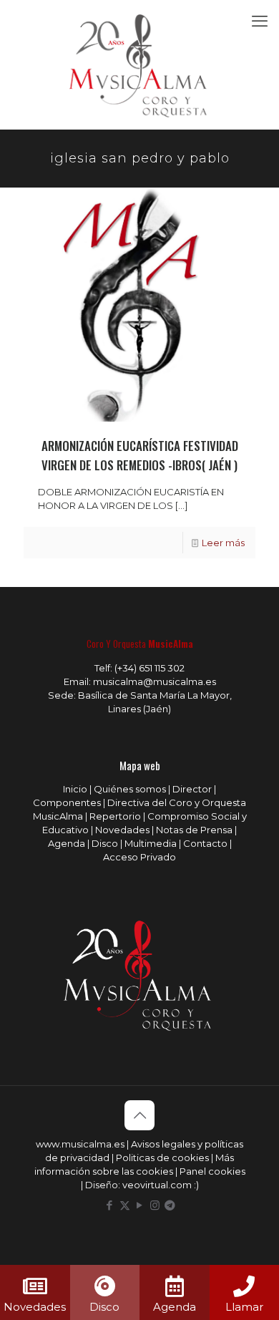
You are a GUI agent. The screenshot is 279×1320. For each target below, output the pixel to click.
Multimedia (150, 843)
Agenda (66, 843)
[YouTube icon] (139, 1205)
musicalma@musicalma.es (154, 681)
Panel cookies (212, 1171)
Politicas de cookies (162, 1157)
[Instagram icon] (155, 1205)
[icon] (170, 1205)
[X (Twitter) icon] (124, 1205)
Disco (105, 843)
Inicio (75, 789)
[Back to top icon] (139, 1115)
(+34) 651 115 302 (149, 668)
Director (192, 789)
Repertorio (115, 816)
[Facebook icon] (109, 1205)
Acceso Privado (139, 857)
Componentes (67, 802)
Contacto (205, 843)
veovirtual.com (158, 1184)
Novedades (122, 829)
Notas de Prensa (194, 829)
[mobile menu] (260, 21)
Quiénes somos (130, 789)
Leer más (223, 542)
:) (196, 1184)
